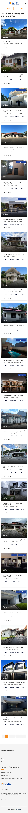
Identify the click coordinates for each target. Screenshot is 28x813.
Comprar (3, 759)
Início (2, 755)
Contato (3, 762)
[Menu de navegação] (3, 3)
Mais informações (7, 48)
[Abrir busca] (25, 3)
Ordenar (8, 8)
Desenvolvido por (10, 809)
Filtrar (21, 8)
